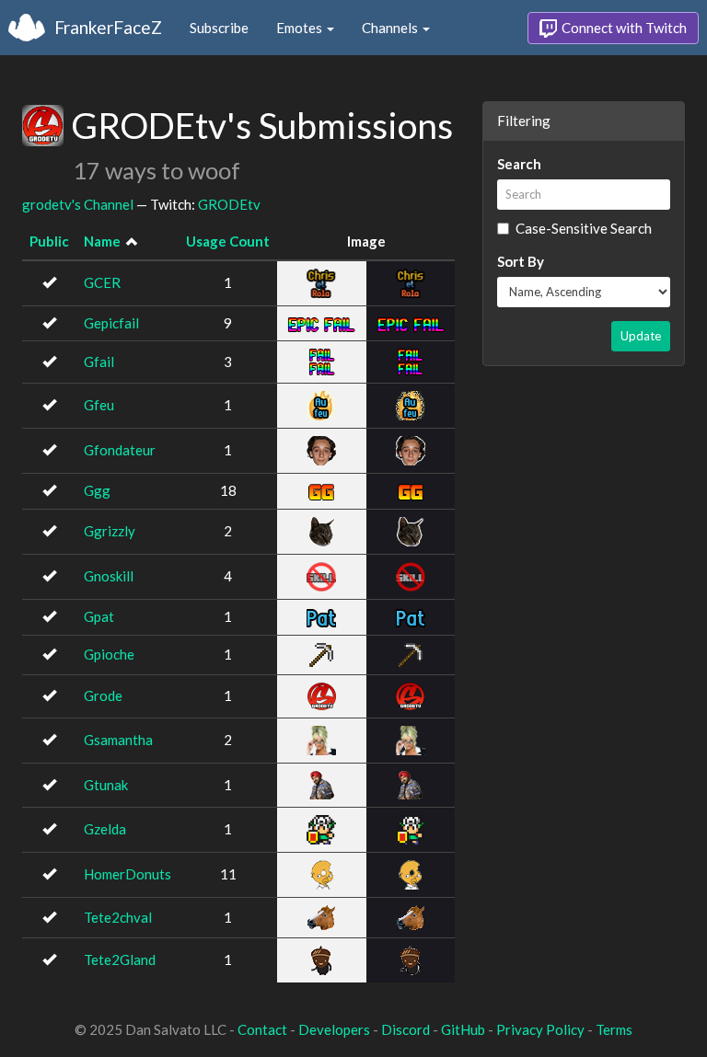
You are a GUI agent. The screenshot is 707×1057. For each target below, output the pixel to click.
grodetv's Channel (77, 204)
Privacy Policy (540, 1029)
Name (102, 241)
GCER (102, 282)
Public (49, 241)
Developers (334, 1029)
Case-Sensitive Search (584, 228)
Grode (103, 695)
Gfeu (99, 404)
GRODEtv (229, 204)
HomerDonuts (127, 874)
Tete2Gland (120, 959)
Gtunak (106, 784)
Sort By (520, 261)
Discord (405, 1029)
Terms (614, 1029)
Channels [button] (391, 27)
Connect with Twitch (623, 27)
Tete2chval (118, 917)
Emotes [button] (300, 27)
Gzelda (105, 829)
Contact (262, 1029)
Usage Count (228, 241)
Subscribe (219, 27)
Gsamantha (118, 739)
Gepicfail (111, 323)
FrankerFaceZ (108, 27)
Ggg (97, 490)
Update (640, 335)
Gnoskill (108, 576)
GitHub (463, 1029)
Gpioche (109, 654)
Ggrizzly (109, 531)
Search (519, 163)
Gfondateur (120, 450)
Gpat (99, 616)
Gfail (99, 361)
